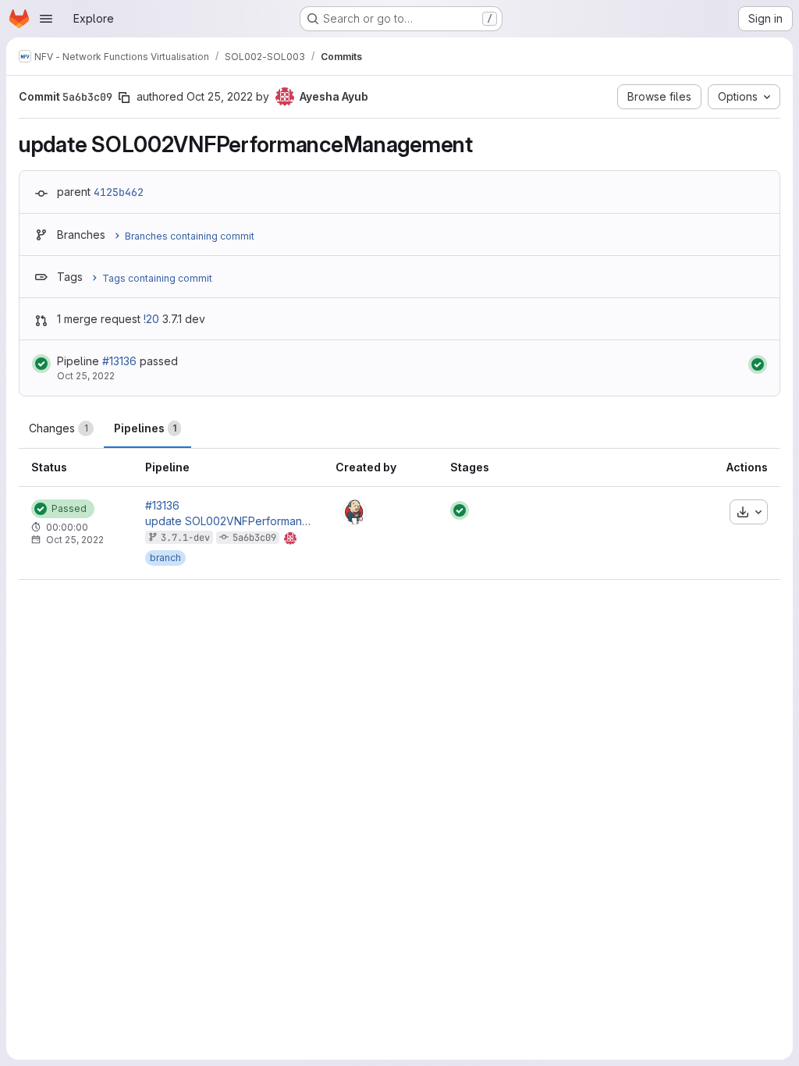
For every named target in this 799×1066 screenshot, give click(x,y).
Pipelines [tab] (145, 428)
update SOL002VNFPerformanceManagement (228, 521)
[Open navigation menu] (46, 18)
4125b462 (119, 192)
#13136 (119, 361)
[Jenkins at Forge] (354, 511)
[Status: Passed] (41, 363)
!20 (151, 318)
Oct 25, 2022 (219, 96)
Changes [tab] (58, 428)
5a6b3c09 (254, 537)
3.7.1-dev (185, 537)
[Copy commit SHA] (124, 97)
